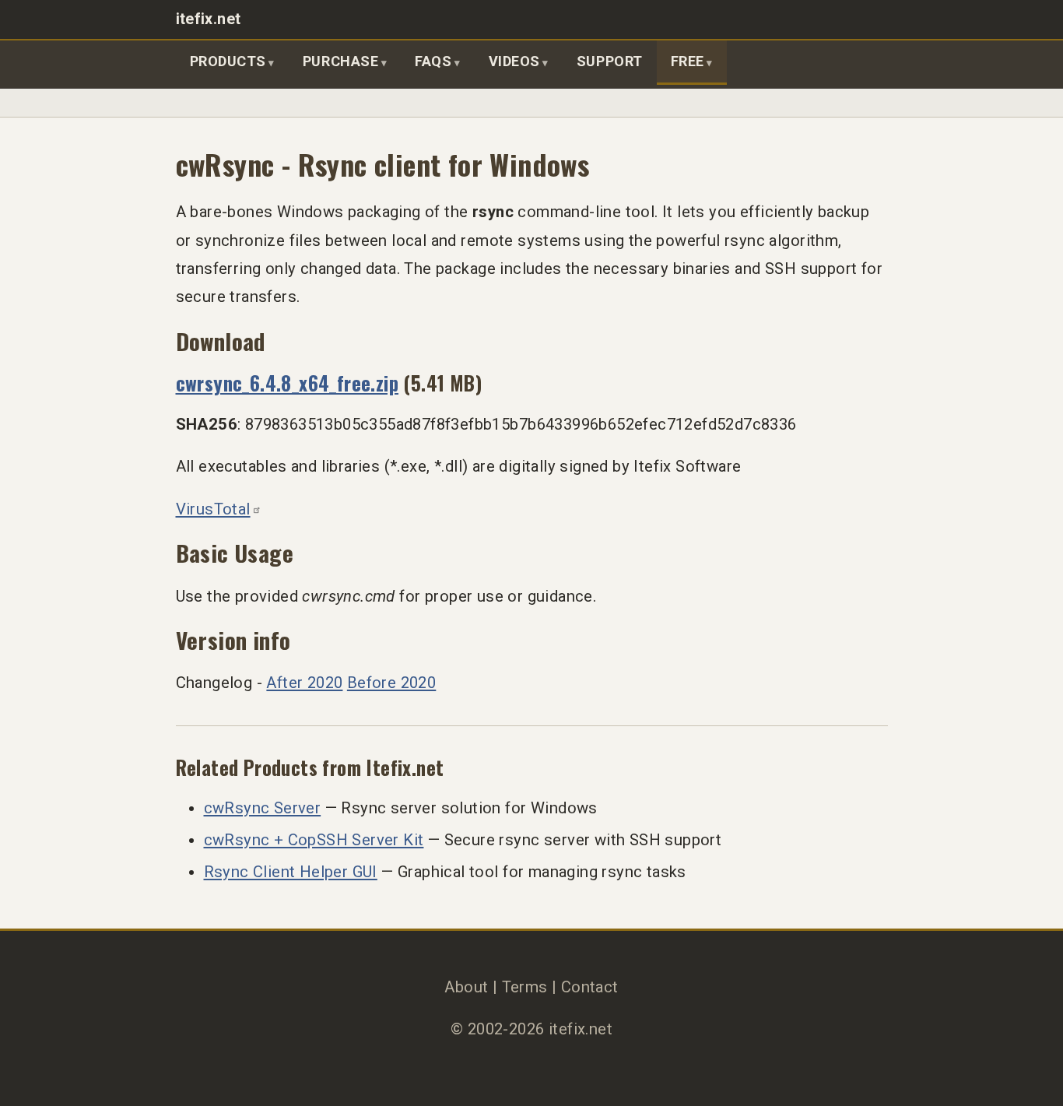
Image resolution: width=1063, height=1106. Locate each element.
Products (228, 61)
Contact (590, 987)
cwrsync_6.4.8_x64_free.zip (287, 382)
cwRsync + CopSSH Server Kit (314, 839)
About (466, 987)
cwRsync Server (262, 808)
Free (687, 61)
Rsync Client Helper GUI (290, 871)
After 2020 (304, 682)
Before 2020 (391, 682)
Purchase (340, 61)
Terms (525, 987)
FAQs (433, 61)
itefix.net (208, 19)
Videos (514, 61)
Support (610, 61)
